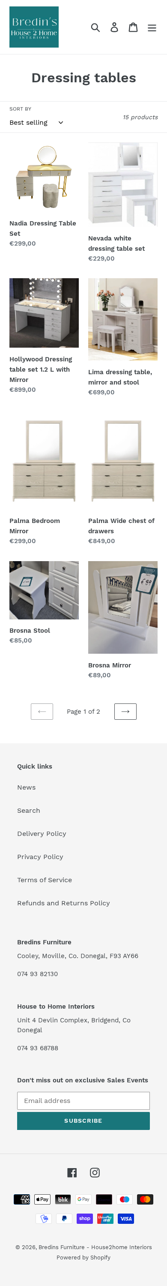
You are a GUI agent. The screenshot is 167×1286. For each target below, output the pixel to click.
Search (28, 810)
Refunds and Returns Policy (63, 903)
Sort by (20, 109)
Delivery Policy (41, 833)
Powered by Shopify (83, 1257)
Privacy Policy (40, 857)
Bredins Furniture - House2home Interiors (95, 1247)
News (26, 787)
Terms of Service (44, 880)
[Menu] (152, 27)
